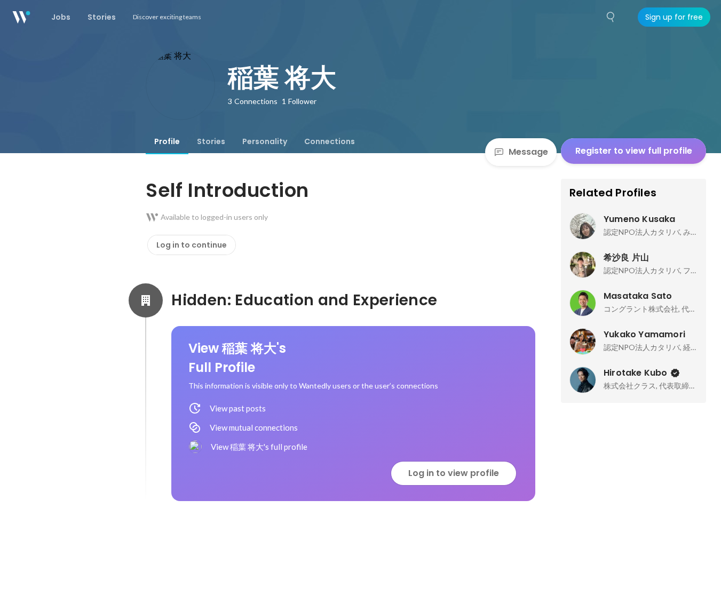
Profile (167, 141)
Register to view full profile (633, 151)
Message (528, 152)
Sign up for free (674, 17)
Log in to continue (191, 245)
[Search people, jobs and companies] (611, 17)
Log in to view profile (453, 473)
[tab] (167, 141)
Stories (211, 141)
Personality (264, 141)
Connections (329, 141)
